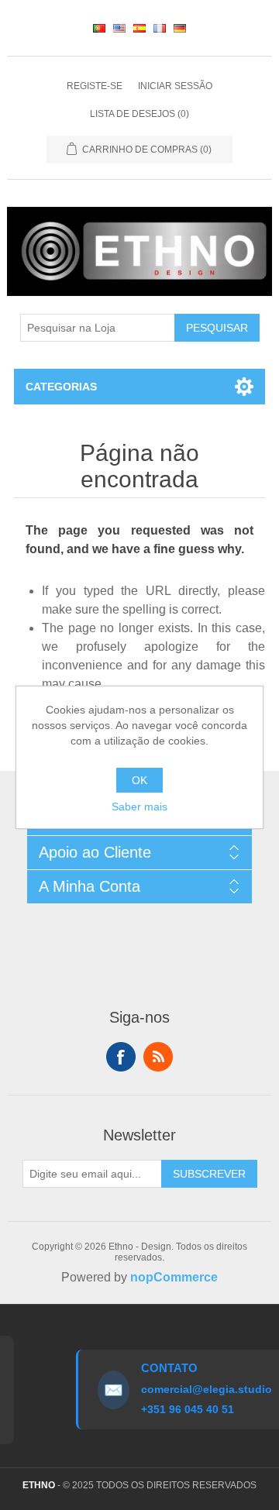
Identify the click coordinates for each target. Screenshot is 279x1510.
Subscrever (209, 1174)
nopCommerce (174, 1277)
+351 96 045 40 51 (184, 1409)
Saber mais (139, 806)
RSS (158, 1056)
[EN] (119, 27)
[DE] (179, 27)
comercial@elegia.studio (203, 1389)
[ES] (139, 27)
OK (139, 780)
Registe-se (94, 86)
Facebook (121, 1056)
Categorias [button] (61, 386)
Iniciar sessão (175, 86)
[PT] (99, 27)
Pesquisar (217, 328)
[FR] (159, 27)
